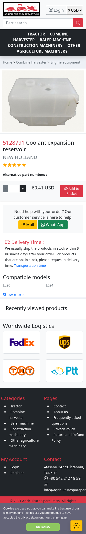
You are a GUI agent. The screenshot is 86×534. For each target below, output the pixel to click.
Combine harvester (31, 62)
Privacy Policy (64, 429)
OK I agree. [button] (43, 526)
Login (58, 10)
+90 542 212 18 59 (64, 478)
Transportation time (30, 265)
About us (61, 412)
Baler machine (22, 423)
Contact (60, 406)
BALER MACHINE (55, 39)
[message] (76, 525)
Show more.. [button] (14, 294)
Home (7, 62)
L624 (49, 285)
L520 (6, 285)
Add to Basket (72, 191)
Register (17, 472)
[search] (78, 22)
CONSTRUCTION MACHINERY (35, 45)
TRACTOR (36, 34)
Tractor (16, 406)
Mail (29, 224)
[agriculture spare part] (21, 8)
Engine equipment (65, 62)
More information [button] (57, 517)
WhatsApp (54, 224)
